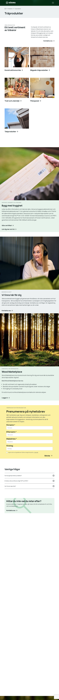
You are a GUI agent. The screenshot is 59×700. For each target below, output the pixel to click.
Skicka (47, 455)
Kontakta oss (48, 41)
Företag (9, 445)
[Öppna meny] (53, 3)
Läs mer (36, 452)
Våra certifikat (7, 225)
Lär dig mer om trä (8, 229)
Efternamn (11, 432)
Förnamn (10, 425)
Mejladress (11, 439)
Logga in (5, 398)
